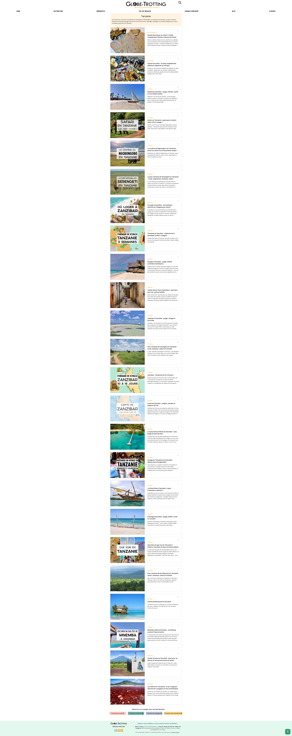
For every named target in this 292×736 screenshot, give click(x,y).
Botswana (150, 60)
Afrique (149, 712)
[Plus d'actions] (179, 30)
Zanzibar (150, 89)
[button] (101, 11)
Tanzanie (150, 117)
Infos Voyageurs (152, 32)
